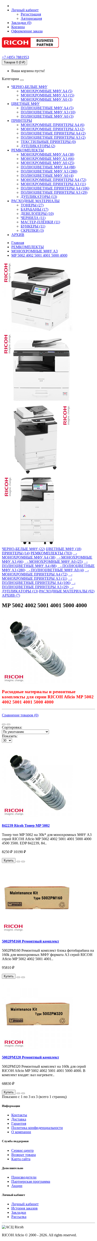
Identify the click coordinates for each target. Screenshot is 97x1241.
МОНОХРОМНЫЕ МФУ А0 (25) (47, 163)
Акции (16, 1186)
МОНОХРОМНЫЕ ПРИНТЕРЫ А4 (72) (53, 180)
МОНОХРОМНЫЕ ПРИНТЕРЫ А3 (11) (53, 184)
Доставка (18, 1119)
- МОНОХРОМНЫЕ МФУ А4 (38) (39, 555)
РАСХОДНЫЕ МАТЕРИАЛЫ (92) (66, 591)
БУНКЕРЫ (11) (33, 226)
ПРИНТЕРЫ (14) (16, 553)
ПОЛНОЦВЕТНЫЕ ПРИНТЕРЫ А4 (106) (55, 188)
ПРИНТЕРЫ (21, 121)
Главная (17, 243)
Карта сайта (20, 1159)
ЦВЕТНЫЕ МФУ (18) (63, 549)
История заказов (24, 1208)
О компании (21, 1132)
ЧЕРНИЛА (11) (33, 218)
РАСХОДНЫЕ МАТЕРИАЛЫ (35, 201)
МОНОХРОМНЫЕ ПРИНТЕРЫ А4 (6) (52, 125)
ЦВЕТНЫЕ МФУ (25, 104)
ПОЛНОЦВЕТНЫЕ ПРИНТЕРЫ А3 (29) (54, 192)
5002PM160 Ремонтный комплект (30, 941)
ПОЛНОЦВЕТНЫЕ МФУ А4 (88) (48, 167)
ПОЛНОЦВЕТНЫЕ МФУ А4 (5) (47, 108)
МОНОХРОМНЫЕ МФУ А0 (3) (46, 99)
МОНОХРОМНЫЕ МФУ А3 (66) (47, 159)
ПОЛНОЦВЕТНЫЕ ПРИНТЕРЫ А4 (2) (53, 133)
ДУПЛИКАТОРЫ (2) (38, 146)
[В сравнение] (23, 861)
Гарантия (18, 1123)
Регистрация (31, 14)
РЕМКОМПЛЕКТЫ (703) (51, 553)
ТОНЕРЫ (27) (32, 205)
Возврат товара (23, 1155)
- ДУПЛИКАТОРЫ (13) (37, 589)
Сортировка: (12, 727)
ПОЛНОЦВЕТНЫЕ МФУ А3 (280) (49, 171)
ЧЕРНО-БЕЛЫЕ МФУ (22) (23, 549)
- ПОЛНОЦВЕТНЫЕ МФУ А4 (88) (45, 564)
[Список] (4, 724)
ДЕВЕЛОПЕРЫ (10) (37, 214)
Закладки (18, 1212)
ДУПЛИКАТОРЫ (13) (39, 197)
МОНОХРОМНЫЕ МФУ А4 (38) (47, 154)
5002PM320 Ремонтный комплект (30, 1057)
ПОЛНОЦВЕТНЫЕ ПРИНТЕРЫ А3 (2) (53, 137)
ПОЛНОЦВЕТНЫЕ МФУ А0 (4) (47, 176)
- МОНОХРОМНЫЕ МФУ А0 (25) (53, 562)
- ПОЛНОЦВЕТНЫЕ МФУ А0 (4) (55, 570)
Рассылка (18, 1217)
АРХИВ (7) (11, 595)
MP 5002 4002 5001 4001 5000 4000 (39, 255)
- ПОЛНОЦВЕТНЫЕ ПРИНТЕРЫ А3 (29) (38, 585)
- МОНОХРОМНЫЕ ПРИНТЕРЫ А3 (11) (37, 576)
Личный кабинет (25, 1204)
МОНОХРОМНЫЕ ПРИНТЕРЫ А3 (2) (52, 129)
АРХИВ (17, 235)
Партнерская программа (30, 1181)
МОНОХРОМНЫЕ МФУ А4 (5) (46, 91)
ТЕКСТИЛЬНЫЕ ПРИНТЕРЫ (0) (48, 142)
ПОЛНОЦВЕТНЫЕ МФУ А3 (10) (48, 112)
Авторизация (31, 18)
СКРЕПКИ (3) (32, 230)
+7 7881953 (15, 57)
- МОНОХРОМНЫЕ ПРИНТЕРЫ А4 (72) (45, 572)
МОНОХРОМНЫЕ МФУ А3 (34, 251)
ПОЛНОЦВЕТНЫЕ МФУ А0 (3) (47, 116)
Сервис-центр (22, 1150)
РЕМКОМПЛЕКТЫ (27, 150)
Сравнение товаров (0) (20, 715)
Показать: (9, 736)
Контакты (19, 1115)
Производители (23, 1177)
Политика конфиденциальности (37, 1128)
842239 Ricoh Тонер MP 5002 (26, 825)
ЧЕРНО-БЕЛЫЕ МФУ (29, 87)
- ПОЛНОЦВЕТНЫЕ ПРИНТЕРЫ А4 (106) (37, 580)
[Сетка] (8, 724)
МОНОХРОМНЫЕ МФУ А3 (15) (47, 95)
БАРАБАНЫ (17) (34, 209)
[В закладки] (18, 861)
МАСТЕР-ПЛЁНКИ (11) (40, 222)
